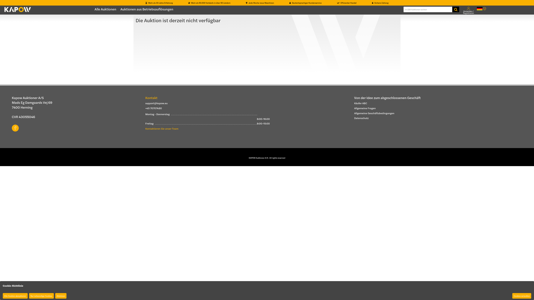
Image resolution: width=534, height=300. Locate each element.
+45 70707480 (153, 108)
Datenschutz (361, 118)
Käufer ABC (360, 103)
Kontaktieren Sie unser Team (161, 128)
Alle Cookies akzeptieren (15, 295)
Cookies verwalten (522, 295)
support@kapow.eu (156, 103)
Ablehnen (61, 295)
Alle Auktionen (105, 9)
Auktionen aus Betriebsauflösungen (146, 9)
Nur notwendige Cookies (41, 295)
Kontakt (151, 97)
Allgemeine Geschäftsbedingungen (374, 113)
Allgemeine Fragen (365, 108)
